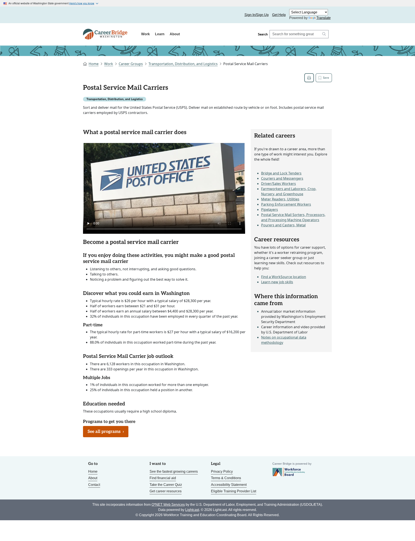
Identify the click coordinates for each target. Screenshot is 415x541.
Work (145, 34)
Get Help (279, 15)
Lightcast (192, 510)
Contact (94, 485)
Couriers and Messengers (282, 178)
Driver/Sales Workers (278, 183)
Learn (159, 34)
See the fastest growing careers (174, 471)
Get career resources (166, 491)
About (175, 34)
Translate (323, 18)
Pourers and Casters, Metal (283, 225)
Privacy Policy (222, 471)
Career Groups (131, 63)
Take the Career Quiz (166, 485)
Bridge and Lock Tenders (281, 173)
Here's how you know (81, 3)
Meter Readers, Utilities (280, 199)
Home (94, 63)
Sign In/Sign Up (256, 15)
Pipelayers (269, 209)
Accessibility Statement (229, 485)
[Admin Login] (91, 15)
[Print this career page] (309, 77)
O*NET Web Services (168, 504)
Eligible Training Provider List (233, 491)
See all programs (106, 431)
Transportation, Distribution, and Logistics (183, 63)
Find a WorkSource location (283, 276)
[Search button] (324, 34)
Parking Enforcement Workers (286, 204)
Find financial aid (163, 478)
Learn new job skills (277, 282)
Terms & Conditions (226, 478)
